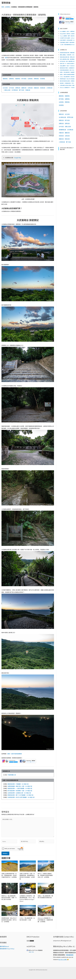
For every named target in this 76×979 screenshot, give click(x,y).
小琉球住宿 (49, 88)
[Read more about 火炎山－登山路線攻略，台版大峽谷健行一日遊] (28, 910)
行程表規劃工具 (11, 775)
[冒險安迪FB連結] (27, 761)
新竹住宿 (67, 120)
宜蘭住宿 (17, 88)
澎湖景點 (42, 79)
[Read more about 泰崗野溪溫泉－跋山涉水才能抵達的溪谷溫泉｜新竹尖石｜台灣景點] (9, 910)
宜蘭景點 (11, 79)
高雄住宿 (36, 88)
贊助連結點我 (69, 955)
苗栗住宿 (67, 123)
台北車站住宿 (62, 117)
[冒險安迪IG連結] (66, 18)
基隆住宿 (61, 114)
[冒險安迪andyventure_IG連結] (10, 761)
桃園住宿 (61, 120)
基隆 (6, 57)
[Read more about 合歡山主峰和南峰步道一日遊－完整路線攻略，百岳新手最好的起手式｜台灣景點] (9, 866)
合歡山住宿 (7, 90)
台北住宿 (5, 88)
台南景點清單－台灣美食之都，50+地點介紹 (19, 793)
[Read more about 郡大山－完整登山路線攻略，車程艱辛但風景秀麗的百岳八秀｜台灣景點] (46, 866)
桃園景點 (17, 79)
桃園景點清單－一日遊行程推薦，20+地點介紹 (19, 788)
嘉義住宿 (23, 88)
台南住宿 (30, 88)
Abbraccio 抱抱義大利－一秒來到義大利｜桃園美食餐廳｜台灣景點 (45, 920)
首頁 (2, 7)
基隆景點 (5, 79)
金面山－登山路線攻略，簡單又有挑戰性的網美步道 (45, 897)
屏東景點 (36, 79)
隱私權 (30, 952)
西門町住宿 (70, 117)
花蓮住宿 (27, 90)
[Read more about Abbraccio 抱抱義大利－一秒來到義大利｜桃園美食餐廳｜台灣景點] (46, 910)
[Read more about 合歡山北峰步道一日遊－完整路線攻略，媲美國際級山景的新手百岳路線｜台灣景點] (28, 866)
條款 (33, 952)
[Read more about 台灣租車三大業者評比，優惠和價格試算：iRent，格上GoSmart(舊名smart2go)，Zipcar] (28, 888)
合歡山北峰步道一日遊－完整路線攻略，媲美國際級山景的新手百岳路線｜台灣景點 (27, 876)
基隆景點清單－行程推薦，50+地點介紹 (17, 784)
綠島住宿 (67, 139)
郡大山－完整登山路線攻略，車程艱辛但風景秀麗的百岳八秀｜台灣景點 (45, 875)
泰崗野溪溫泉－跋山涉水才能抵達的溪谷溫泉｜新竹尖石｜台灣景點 (9, 920)
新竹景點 (23, 79)
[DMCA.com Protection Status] (30, 940)
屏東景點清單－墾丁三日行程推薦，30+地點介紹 (20, 795)
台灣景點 (7, 7)
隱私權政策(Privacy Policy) (7, 949)
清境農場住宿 (62, 130)
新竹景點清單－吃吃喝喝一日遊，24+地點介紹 (19, 791)
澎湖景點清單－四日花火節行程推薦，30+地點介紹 (20, 797)
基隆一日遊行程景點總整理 (14, 754)
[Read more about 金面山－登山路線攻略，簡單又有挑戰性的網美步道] (46, 888)
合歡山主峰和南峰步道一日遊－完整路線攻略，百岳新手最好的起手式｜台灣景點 (9, 875)
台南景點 (30, 79)
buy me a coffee (63, 959)
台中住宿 (11, 88)
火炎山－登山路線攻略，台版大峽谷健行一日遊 (27, 919)
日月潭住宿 (15, 90)
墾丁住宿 (21, 90)
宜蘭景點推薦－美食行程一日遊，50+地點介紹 (19, 786)
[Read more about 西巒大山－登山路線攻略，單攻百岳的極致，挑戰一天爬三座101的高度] (9, 888)
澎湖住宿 (42, 88)
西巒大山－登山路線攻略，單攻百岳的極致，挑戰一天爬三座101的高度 (9, 897)
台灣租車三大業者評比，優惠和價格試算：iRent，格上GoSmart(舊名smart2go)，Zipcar (27, 898)
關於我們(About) (4, 946)
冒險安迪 (5, 2)
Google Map (17, 157)
